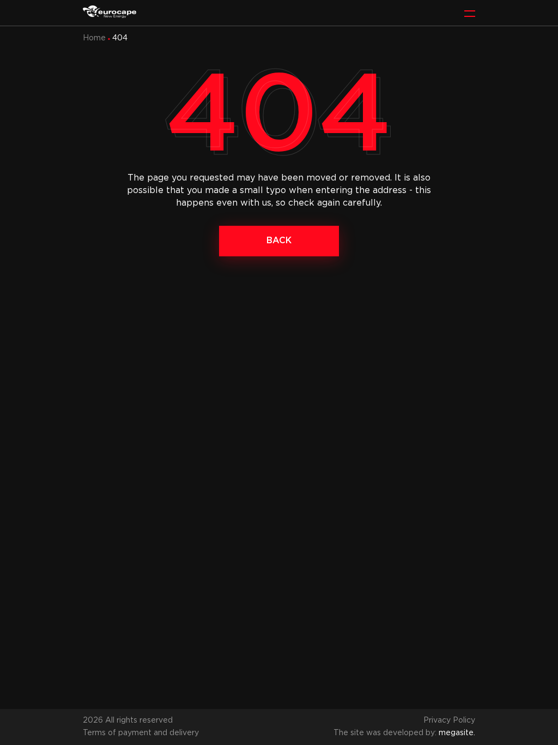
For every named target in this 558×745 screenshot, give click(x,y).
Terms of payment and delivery (141, 733)
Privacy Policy (449, 720)
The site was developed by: (404, 733)
